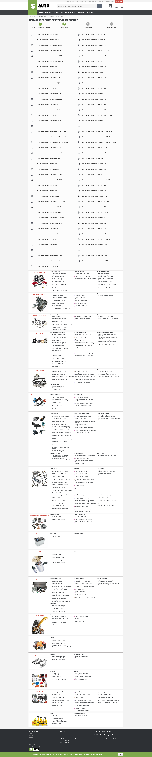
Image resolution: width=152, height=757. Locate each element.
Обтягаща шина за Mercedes (58, 387)
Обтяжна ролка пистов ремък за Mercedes (84, 374)
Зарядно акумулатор (79, 535)
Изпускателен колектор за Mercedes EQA (94, 72)
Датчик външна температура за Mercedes (61, 426)
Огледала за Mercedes (80, 696)
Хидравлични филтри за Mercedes (59, 645)
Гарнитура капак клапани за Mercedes (83, 501)
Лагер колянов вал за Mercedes (82, 476)
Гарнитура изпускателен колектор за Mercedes (85, 505)
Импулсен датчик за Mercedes (58, 451)
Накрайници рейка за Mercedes (59, 318)
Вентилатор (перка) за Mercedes (82, 581)
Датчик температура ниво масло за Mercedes (62, 431)
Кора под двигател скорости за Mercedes (61, 700)
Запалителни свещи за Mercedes (59, 396)
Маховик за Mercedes (56, 340)
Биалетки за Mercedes (80, 295)
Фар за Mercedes (55, 673)
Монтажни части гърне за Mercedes (83, 657)
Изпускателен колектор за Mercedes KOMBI (48, 207)
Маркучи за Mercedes (79, 589)
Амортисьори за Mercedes (57, 295)
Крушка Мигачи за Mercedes (81, 679)
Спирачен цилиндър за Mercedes (105, 278)
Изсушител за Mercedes (57, 583)
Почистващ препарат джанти (58, 720)
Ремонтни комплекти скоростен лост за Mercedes (86, 343)
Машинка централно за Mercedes (82, 458)
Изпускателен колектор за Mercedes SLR (94, 234)
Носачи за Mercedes (79, 298)
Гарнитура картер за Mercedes (82, 506)
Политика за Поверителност (93, 754)
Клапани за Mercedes (56, 492)
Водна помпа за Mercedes (57, 552)
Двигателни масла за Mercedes (59, 616)
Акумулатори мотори (56, 535)
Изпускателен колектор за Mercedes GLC (48, 110)
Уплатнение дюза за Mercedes (82, 508)
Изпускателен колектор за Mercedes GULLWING (96, 196)
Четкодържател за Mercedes (81, 522)
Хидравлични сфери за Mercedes (59, 306)
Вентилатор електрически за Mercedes (83, 583)
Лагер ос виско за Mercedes (81, 588)
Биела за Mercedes (79, 470)
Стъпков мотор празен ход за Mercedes (84, 460)
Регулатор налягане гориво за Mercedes (84, 403)
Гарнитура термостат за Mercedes (82, 511)
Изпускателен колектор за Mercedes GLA (94, 99)
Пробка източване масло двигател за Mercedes (109, 502)
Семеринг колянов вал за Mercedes (83, 488)
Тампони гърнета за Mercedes (81, 656)
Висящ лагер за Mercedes (57, 363)
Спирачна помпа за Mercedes (105, 281)
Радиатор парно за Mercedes (58, 606)
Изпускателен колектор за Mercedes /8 (47, 34)
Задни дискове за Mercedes (58, 276)
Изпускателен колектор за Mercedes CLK (48, 169)
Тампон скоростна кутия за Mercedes (106, 353)
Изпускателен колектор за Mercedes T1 (47, 244)
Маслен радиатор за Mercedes (58, 611)
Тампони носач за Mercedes (81, 300)
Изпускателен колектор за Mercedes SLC (48, 126)
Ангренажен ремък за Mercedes (59, 371)
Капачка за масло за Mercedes (82, 707)
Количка (121, 7)
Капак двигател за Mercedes (58, 694)
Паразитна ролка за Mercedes (58, 374)
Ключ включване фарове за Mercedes (83, 429)
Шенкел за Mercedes (56, 310)
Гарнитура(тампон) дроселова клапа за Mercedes (84, 496)
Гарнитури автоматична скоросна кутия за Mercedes (107, 335)
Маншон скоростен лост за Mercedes (83, 345)
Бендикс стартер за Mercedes (58, 519)
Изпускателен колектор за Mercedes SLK (47, 234)
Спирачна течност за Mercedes (82, 616)
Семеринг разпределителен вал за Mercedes (62, 490)
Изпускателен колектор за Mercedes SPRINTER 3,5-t (51, 131)
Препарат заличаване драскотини (59, 721)
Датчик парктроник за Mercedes (59, 450)
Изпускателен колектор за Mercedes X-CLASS (49, 153)
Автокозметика (91, 12)
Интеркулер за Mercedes (57, 608)
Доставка (31, 737)
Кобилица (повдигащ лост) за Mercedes (60, 471)
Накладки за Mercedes (57, 278)
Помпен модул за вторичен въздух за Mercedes (62, 510)
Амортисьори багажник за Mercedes (83, 694)
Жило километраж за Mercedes (82, 710)
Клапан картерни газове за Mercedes (106, 505)
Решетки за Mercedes (80, 699)
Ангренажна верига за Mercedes (59, 386)
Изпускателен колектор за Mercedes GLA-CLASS (50, 104)
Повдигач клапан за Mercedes (58, 481)
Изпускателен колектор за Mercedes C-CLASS (49, 61)
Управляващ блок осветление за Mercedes (61, 459)
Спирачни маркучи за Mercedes (105, 279)
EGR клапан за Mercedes (80, 402)
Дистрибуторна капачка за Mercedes (60, 399)
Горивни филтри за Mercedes (58, 640)
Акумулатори (58, 12)
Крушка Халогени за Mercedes (82, 674)
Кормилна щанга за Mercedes (58, 319)
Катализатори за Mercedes (58, 661)
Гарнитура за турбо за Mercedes (59, 503)
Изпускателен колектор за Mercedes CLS (94, 66)
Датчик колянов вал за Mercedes (59, 424)
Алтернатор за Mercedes (80, 516)
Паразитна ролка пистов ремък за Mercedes (85, 376)
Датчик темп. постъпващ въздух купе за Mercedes (60, 437)
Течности (80, 12)
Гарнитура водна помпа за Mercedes (83, 552)
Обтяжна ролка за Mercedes (58, 373)
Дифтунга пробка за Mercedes (105, 474)
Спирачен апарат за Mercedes (58, 283)
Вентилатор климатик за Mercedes (59, 594)
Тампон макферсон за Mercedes (59, 300)
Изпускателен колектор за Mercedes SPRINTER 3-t (97, 126)
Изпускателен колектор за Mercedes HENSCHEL (96, 201)
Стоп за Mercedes (56, 674)
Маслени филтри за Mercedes (58, 643)
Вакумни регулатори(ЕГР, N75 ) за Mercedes (108, 415)
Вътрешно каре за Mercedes (58, 357)
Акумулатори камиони (56, 536)
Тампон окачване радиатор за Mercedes (84, 596)
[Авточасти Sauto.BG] (39, 750)
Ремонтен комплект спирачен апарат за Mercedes (61, 287)
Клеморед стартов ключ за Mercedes (83, 416)
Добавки (77, 623)
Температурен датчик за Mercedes (59, 418)
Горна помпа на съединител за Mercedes (84, 355)
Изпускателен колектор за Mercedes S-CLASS (49, 120)
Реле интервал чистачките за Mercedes (84, 427)
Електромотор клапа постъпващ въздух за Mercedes (61, 590)
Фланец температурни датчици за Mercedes (85, 592)
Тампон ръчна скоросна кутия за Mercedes (84, 342)
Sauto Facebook (93, 734)
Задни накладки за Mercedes (58, 281)
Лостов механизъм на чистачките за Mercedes (108, 700)
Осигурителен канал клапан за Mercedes (61, 479)
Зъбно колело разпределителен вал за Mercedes (63, 474)
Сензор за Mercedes (79, 340)
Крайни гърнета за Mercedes (58, 659)
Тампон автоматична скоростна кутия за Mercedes (107, 338)
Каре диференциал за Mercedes (59, 364)
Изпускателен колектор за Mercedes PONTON (95, 212)
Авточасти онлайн (45, 12)
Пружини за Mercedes (56, 305)
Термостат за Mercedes (80, 591)
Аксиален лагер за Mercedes (58, 345)
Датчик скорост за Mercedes (58, 423)
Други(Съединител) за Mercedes (59, 343)
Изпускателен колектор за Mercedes (60, 484)
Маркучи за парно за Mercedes (105, 584)
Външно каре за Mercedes (57, 355)
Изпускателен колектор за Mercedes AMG (94, 45)
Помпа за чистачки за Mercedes (105, 699)
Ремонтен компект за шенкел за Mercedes (61, 308)
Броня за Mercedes (56, 696)
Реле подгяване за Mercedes (81, 424)
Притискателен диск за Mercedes (59, 337)
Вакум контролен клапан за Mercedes (60, 508)
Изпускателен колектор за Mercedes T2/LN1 (95, 250)
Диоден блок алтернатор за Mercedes (83, 519)
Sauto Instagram (112, 734)
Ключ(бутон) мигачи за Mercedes (82, 425)
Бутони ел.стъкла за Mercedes (82, 432)
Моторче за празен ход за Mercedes (83, 465)
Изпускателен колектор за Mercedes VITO (94, 147)
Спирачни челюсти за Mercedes (82, 273)
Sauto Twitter (96, 734)
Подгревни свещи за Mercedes (58, 397)
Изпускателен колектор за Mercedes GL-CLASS (49, 99)
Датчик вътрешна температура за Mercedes (61, 435)
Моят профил (110, 1)
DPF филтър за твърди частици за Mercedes (62, 646)
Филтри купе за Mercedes (57, 642)
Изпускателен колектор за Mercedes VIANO (95, 261)
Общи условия (32, 744)
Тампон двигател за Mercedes (105, 495)
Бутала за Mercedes (79, 485)
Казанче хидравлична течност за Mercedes (108, 318)
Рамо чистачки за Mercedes (104, 694)
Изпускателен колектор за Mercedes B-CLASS (49, 50)
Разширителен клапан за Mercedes (60, 584)
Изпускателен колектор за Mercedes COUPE (49, 174)
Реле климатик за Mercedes (58, 458)
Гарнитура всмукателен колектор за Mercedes (85, 503)
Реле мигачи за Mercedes (80, 418)
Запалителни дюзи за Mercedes (82, 397)
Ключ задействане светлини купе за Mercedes (85, 430)
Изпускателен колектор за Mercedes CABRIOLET (50, 158)
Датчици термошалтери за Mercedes (83, 584)
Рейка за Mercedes (56, 316)
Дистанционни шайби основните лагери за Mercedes (84, 480)
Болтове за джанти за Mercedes (105, 295)
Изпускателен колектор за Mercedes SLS (47, 239)
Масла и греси (70, 12)
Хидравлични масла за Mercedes (59, 622)
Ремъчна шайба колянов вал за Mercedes (84, 484)
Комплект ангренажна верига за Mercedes (61, 391)
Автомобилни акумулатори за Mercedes (107, 455)
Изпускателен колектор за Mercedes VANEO (95, 255)
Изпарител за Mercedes (57, 581)
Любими (116, 7)
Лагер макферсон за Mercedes (58, 303)
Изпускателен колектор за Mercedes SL (93, 120)
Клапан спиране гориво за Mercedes (106, 416)
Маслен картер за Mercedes (104, 497)
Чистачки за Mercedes (103, 692)
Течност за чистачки (79, 621)
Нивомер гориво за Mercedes (81, 461)
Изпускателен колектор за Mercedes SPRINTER (96, 239)
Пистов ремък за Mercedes (81, 371)
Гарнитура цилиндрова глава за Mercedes (84, 500)
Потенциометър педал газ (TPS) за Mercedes (85, 455)
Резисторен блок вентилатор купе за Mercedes (108, 583)
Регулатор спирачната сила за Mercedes (107, 284)
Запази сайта (71, 1)
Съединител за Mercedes (57, 350)
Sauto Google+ (100, 734)
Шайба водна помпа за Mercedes (82, 382)
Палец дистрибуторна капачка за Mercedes (61, 400)
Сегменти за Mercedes (80, 487)
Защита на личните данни (34, 746)
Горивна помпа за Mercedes (81, 396)
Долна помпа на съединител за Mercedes (84, 353)
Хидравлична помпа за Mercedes (82, 318)
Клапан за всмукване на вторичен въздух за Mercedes (108, 420)
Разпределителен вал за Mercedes (59, 470)
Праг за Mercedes (55, 699)
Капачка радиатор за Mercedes (82, 594)
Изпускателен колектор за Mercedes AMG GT (49, 56)
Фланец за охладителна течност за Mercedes (85, 597)
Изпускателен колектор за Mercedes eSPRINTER (96, 88)
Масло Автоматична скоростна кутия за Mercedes (60, 620)
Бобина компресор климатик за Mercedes (61, 601)
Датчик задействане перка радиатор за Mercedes (60, 448)
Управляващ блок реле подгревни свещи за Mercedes (61, 408)
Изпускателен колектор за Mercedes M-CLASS (95, 207)
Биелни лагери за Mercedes (81, 471)
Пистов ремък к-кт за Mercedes (82, 373)
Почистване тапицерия (57, 723)
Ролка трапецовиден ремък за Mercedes (107, 373)
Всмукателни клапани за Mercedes (59, 476)
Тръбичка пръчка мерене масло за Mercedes (108, 500)
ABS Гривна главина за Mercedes (105, 286)
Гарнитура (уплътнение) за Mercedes (83, 334)
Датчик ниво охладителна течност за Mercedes (62, 439)
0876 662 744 (102, 1)
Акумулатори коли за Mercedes (58, 538)
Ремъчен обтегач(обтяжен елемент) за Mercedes (63, 376)
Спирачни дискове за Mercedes (59, 273)
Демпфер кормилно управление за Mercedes (62, 324)
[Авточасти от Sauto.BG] (32, 7)
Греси (53, 624)
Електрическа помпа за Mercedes (82, 319)
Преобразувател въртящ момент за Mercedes (108, 340)
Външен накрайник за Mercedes (59, 329)
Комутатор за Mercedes (57, 405)
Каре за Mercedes (56, 366)
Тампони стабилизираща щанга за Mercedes (85, 302)
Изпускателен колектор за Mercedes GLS (48, 115)
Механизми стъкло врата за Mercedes (83, 700)
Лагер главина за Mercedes (81, 305)
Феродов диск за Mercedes (57, 336)
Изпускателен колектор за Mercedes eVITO (48, 93)
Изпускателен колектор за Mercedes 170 (47, 39)
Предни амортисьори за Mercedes (59, 297)
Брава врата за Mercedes (80, 463)
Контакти (119, 1)
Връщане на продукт (33, 742)
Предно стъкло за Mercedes (58, 697)
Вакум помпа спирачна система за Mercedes (62, 559)
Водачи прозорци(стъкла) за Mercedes (83, 703)
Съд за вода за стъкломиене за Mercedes (107, 702)
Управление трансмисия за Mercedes (83, 336)
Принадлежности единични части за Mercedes (85, 278)
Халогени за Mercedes (57, 678)
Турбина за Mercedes (56, 497)
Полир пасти (54, 715)
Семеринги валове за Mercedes (82, 498)
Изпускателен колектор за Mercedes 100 (94, 34)
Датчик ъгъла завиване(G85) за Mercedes (61, 415)
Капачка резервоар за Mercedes (82, 705)
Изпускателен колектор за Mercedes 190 (94, 39)
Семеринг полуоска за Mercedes (59, 361)
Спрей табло (54, 716)
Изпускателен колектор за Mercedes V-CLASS (49, 147)
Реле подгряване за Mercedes (58, 410)
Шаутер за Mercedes (56, 518)
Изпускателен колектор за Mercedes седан (94, 223)
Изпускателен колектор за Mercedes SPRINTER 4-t (97, 131)
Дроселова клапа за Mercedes (58, 495)
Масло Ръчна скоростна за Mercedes (60, 618)
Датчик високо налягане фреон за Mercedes (61, 586)
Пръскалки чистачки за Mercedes (105, 697)
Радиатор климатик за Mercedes (59, 610)
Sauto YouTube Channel (104, 734)
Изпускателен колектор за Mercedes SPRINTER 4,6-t (51, 136)
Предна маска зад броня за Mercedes (60, 703)
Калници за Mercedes (56, 692)
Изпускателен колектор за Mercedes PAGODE (49, 212)
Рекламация (31, 740)
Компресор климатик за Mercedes (59, 580)
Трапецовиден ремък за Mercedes (106, 371)
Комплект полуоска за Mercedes (59, 360)
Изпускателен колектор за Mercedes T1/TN (94, 244)
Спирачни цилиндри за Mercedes (82, 276)
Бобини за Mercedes (56, 402)
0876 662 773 (93, 1)
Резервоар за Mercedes (57, 705)
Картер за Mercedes (102, 470)
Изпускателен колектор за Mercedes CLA (48, 66)
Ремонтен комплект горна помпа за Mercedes (85, 357)
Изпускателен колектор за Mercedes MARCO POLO (97, 115)
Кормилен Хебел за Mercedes (58, 321)
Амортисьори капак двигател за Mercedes (84, 702)
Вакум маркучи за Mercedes (104, 287)
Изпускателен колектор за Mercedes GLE (94, 110)
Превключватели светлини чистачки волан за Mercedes (85, 422)
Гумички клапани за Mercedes (58, 489)
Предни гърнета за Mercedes (58, 656)
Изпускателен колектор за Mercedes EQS (94, 83)
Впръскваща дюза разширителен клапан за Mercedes (61, 596)
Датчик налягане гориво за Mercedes (60, 441)
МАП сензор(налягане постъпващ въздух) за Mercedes (62, 433)
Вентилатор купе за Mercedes (105, 581)
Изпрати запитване (82, 1)
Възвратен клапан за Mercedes (59, 598)
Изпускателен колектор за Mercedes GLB (94, 104)
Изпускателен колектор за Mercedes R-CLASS (95, 217)
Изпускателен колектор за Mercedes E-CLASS (49, 72)
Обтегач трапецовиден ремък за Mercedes (107, 374)
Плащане (31, 735)
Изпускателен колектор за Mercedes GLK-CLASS (96, 190)
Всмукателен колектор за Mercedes (59, 482)
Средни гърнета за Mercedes (58, 657)
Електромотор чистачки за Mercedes (106, 696)
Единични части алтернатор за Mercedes (84, 521)
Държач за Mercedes (79, 339)
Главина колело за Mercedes (81, 303)
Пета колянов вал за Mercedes (82, 478)
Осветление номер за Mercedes (59, 679)
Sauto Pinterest (108, 734)
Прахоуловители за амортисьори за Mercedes (62, 302)
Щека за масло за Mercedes (104, 499)
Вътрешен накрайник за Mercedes (59, 327)
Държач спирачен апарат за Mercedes (60, 290)
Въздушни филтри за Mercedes (59, 638)
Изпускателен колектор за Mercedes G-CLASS (95, 93)
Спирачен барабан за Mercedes (82, 275)
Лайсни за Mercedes (79, 697)
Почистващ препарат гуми (57, 718)
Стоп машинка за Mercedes (81, 415)
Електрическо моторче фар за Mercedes (84, 457)
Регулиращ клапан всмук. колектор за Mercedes (109, 418)
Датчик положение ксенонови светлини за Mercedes (61, 443)
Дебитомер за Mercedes (57, 419)
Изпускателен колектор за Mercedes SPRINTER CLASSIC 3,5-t (54, 142)
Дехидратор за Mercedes (57, 600)
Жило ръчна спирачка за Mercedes (106, 276)
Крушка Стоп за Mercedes (81, 678)
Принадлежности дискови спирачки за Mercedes (62, 289)
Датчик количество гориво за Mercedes (60, 445)
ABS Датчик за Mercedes (103, 273)
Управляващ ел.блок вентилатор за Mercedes (108, 580)
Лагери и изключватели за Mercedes (60, 339)
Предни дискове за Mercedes (58, 275)
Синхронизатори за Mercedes (81, 337)
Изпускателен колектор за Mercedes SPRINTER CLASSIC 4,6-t (100, 142)
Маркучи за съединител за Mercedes (60, 348)
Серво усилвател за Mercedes (105, 283)
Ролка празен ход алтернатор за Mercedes (84, 381)
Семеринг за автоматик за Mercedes (106, 344)
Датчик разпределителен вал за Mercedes (61, 427)
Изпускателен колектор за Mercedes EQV (48, 88)
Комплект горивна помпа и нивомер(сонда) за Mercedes (85, 407)
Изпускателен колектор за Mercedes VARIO (48, 261)
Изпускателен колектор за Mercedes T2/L (48, 250)
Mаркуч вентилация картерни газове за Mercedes (109, 506)
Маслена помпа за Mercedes (58, 557)
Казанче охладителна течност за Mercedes (84, 586)
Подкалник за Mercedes (80, 692)
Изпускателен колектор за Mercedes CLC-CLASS (96, 163)
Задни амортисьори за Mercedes (59, 298)
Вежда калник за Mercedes (57, 702)
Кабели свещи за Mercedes (58, 404)
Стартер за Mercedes (56, 516)
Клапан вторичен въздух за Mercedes (60, 326)
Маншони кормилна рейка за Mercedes (60, 323)
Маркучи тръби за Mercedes (58, 502)
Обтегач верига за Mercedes (58, 389)
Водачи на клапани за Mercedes (59, 487)
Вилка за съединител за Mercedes (59, 347)
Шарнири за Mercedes (80, 297)
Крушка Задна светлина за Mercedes (83, 676)
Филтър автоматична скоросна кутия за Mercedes (107, 342)
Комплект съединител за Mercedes (59, 334)
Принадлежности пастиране (81, 715)
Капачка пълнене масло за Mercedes (106, 503)
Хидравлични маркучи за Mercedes (106, 316)
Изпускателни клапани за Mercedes (60, 478)
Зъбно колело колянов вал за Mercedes (84, 482)
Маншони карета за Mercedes (58, 358)
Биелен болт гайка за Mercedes (82, 474)
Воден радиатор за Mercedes (58, 605)
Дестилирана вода (79, 619)
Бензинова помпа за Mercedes (58, 563)
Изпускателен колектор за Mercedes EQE (48, 83)
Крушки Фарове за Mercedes (81, 673)
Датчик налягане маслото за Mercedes (60, 416)
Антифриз (77, 618)
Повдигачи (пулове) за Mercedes (59, 473)
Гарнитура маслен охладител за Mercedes (84, 509)
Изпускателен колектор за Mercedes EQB (48, 77)
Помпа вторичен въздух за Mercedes (83, 316)
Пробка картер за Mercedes (104, 473)
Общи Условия (77, 754)
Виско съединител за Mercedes (82, 580)
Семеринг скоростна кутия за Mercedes (84, 347)
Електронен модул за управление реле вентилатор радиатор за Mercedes (60, 456)
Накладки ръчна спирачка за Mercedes (107, 275)
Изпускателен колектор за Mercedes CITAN (95, 61)
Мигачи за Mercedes (56, 676)
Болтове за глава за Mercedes (58, 485)
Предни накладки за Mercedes (58, 279)
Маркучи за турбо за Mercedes (58, 505)
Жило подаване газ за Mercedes (59, 500)
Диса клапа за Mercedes (57, 506)
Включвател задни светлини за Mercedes (84, 419)
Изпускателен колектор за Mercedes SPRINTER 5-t (97, 136)
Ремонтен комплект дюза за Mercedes (83, 405)
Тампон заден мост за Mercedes (82, 306)
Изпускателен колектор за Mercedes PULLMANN (50, 217)
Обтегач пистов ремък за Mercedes (83, 377)
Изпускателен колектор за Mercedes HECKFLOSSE (51, 201)
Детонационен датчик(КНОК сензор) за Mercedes (63, 429)
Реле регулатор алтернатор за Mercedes (84, 518)
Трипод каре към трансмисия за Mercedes (61, 353)
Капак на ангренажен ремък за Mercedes (61, 379)
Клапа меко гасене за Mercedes (59, 499)
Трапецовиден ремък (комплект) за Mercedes (108, 376)
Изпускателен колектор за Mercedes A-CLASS (49, 45)
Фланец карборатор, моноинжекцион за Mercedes (84, 400)
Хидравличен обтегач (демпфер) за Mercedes (85, 379)
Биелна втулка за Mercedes (81, 473)
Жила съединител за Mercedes (59, 342)
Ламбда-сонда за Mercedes (58, 421)
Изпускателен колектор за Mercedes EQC (94, 77)
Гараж (110, 7)
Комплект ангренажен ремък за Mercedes (61, 377)
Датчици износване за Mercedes (59, 284)
